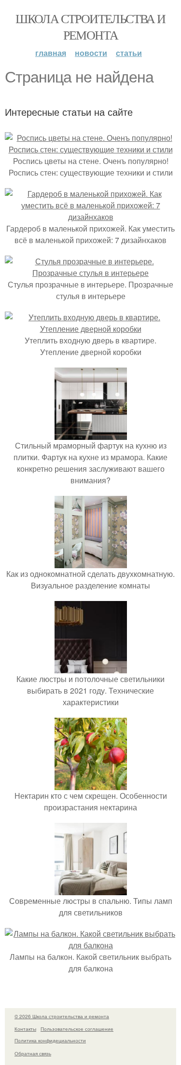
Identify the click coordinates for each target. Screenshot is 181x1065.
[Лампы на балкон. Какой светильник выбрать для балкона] (90, 945)
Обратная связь (32, 1053)
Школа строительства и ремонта (90, 26)
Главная (50, 52)
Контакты (25, 1028)
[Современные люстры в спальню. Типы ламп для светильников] (91, 889)
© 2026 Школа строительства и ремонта (61, 1016)
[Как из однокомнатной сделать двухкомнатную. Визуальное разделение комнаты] (91, 562)
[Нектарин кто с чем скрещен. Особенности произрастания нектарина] (91, 784)
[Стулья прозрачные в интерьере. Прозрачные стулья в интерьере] (90, 272)
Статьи (129, 52)
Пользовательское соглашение (77, 1028)
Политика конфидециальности (50, 1040)
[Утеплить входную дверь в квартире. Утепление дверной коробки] (90, 328)
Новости (91, 52)
